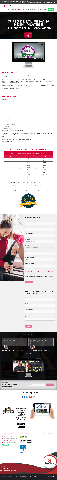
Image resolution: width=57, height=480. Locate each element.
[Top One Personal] (26, 441)
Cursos (19, 9)
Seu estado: (27, 239)
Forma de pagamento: (29, 257)
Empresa (14, 9)
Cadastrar (50, 384)
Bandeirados (32, 9)
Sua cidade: (27, 245)
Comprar (28, 281)
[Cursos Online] (8, 410)
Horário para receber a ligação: (31, 316)
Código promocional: (29, 263)
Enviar (28, 326)
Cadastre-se (52, 2)
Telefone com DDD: (29, 233)
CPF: (26, 251)
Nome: (26, 221)
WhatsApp (51, 9)
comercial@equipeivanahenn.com (35, 2)
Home (9, 9)
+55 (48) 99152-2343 (8, 440)
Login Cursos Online (46, 2)
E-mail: (26, 227)
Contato (25, 9)
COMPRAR (28, 33)
